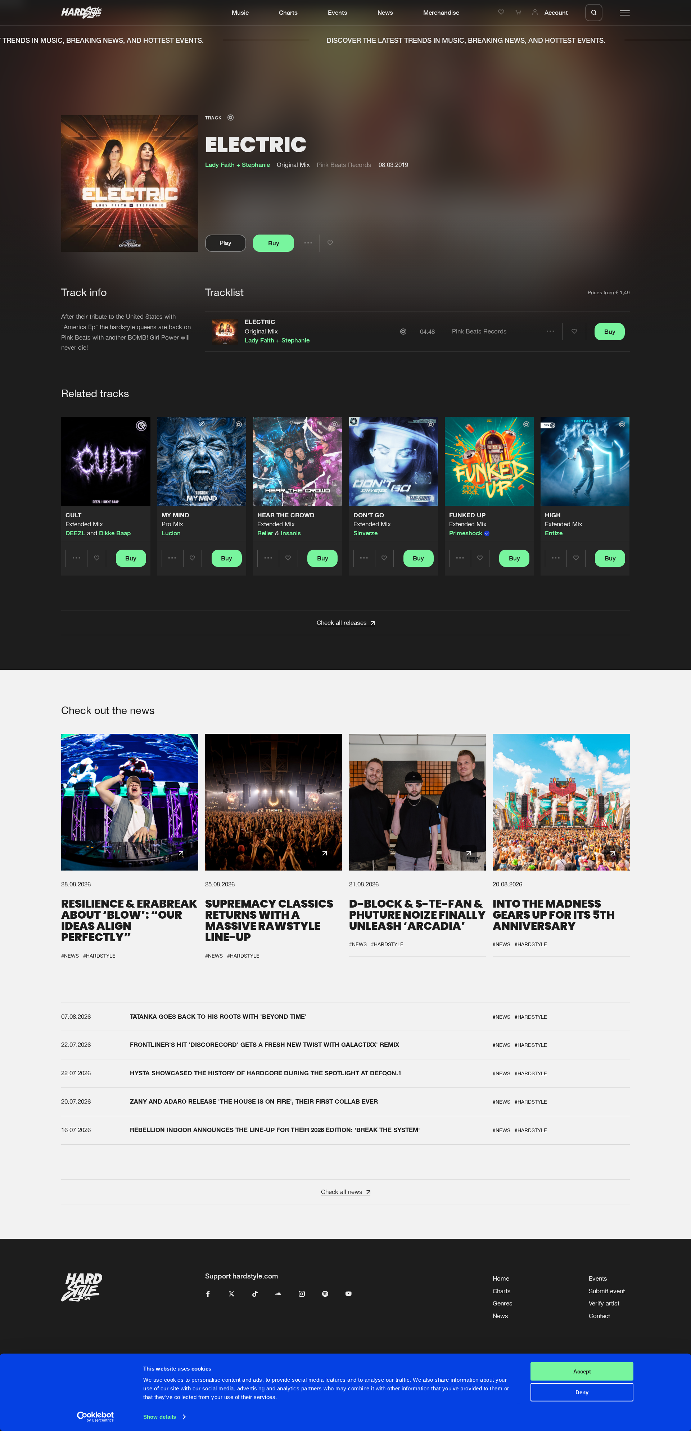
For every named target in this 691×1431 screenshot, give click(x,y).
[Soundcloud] (278, 1294)
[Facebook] (208, 1294)
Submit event (607, 1291)
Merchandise (441, 12)
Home (501, 1278)
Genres (502, 1303)
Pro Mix (172, 524)
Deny (581, 1392)
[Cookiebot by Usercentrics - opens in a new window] (95, 1417)
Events (337, 12)
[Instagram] (302, 1294)
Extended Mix (84, 524)
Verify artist (604, 1303)
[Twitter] (232, 1294)
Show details (159, 1417)
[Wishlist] (502, 12)
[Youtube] (349, 1294)
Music (240, 12)
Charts (288, 12)
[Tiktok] (255, 1294)
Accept (582, 1371)
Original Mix (261, 331)
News (385, 12)
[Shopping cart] (519, 12)
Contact (599, 1315)
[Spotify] (325, 1294)
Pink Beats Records (344, 164)
